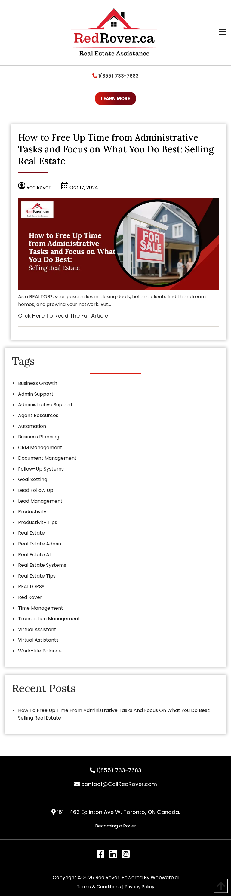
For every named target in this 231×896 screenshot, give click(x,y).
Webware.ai (165, 877)
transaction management (49, 618)
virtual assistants (38, 640)
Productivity (32, 511)
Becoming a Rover (115, 826)
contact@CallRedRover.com (118, 784)
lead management (40, 501)
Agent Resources (38, 415)
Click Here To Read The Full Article (63, 315)
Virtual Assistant (37, 629)
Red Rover (30, 597)
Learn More (115, 98)
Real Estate (31, 532)
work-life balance (40, 650)
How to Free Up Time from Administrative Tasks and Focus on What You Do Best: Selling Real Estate (116, 149)
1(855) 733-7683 (118, 75)
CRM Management (40, 447)
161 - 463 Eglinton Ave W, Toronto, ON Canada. (118, 812)
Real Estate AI (34, 554)
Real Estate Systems (42, 565)
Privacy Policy (139, 886)
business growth (37, 383)
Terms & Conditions (99, 886)
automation (32, 426)
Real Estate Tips (37, 575)
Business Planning (38, 436)
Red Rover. (107, 877)
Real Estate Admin (39, 543)
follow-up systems (41, 468)
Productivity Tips (37, 522)
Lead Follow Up (35, 490)
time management (40, 608)
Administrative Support (45, 404)
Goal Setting (32, 479)
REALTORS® (31, 586)
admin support (36, 394)
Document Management (47, 458)
